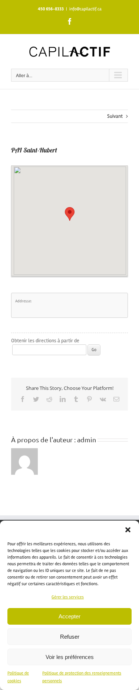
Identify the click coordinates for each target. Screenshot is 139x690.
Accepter (69, 616)
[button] (128, 529)
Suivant (115, 116)
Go (94, 350)
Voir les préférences (70, 657)
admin (86, 439)
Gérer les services (68, 597)
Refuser (69, 637)
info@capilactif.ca (85, 9)
